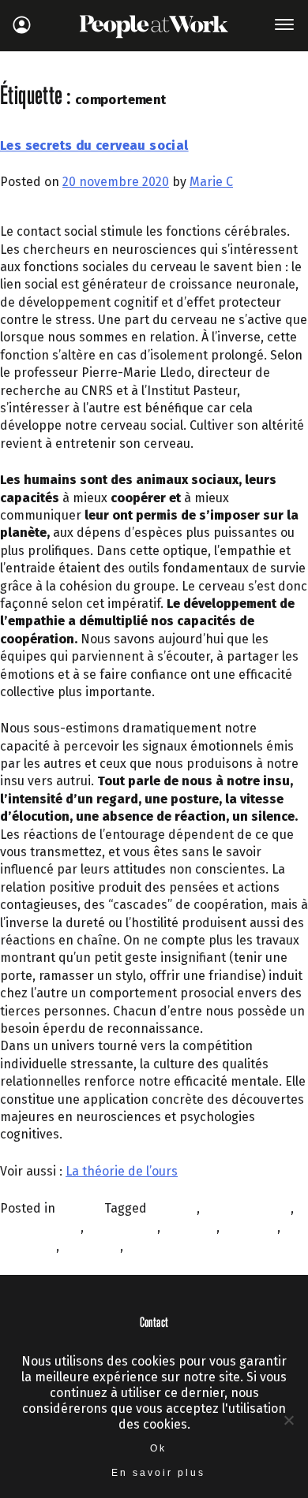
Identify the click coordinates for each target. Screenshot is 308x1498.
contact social (40, 1227)
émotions (250, 1227)
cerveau (173, 1208)
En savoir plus (158, 1472)
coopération (122, 1227)
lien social (91, 1246)
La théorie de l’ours (122, 1171)
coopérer (189, 1227)
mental (146, 1246)
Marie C (211, 181)
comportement (247, 1208)
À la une (81, 1208)
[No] (288, 1420)
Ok (158, 1448)
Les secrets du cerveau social (94, 146)
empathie (28, 1246)
